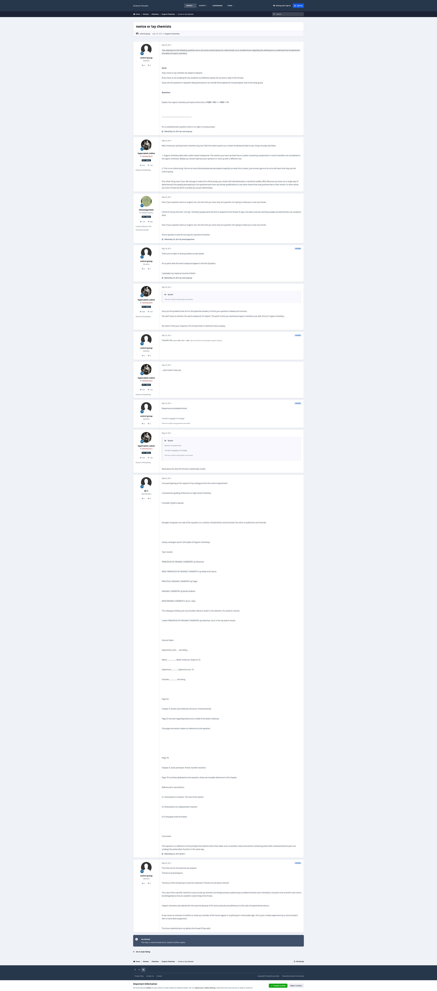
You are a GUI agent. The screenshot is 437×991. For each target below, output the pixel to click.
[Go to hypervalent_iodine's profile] (146, 145)
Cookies (159, 976)
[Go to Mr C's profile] (146, 482)
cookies (148, 988)
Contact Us (150, 976)
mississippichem (146, 210)
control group (145, 34)
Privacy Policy (139, 976)
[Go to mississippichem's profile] (146, 201)
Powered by (293, 976)
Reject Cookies (296, 986)
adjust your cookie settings (205, 988)
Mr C (146, 491)
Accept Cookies (279, 986)
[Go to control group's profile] (137, 34)
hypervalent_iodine (146, 153)
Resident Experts (147, 213)
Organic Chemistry (172, 34)
